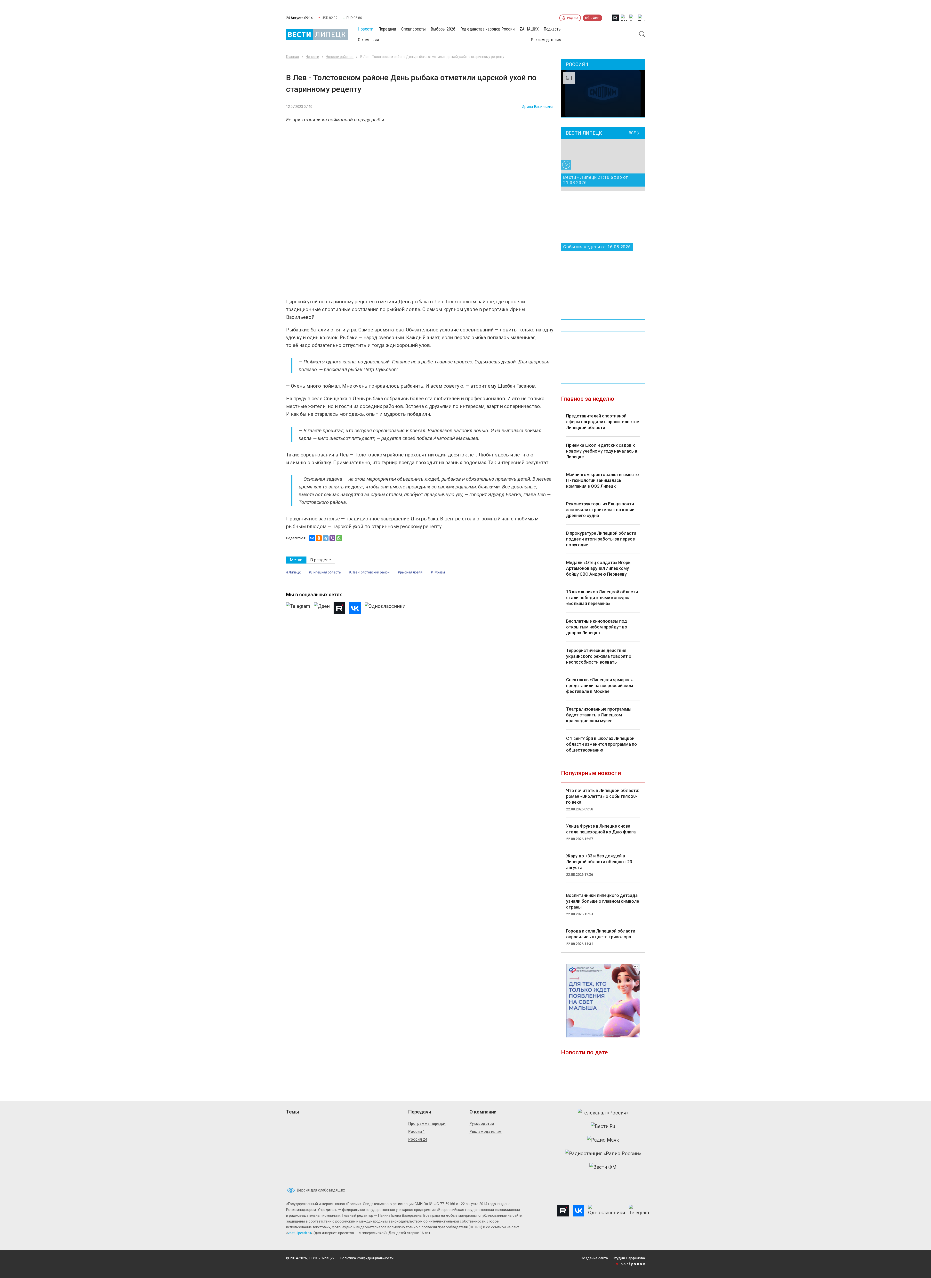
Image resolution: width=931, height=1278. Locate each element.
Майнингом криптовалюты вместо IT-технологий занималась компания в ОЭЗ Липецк (602, 480)
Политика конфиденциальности (366, 1258)
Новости (312, 57)
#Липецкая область (325, 572)
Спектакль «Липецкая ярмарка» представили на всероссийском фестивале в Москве (599, 685)
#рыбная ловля (410, 572)
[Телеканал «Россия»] (603, 1113)
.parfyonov (631, 1264)
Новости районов (339, 57)
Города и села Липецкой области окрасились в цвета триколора (600, 933)
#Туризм (438, 572)
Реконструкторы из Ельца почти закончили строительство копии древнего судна (600, 509)
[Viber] (332, 538)
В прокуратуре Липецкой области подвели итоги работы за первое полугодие (601, 539)
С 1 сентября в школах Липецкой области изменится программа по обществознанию (601, 744)
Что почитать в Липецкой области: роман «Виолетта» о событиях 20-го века (602, 796)
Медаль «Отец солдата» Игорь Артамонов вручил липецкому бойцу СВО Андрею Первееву (598, 568)
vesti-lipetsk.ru (299, 1233)
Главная (292, 57)
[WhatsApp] (339, 538)
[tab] (296, 560)
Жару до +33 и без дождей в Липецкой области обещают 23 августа (599, 861)
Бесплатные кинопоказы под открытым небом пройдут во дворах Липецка (596, 627)
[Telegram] (326, 538)
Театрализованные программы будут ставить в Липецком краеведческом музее (598, 714)
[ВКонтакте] (312, 538)
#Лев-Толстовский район (369, 572)
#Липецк (293, 572)
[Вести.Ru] (603, 1126)
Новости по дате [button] (584, 1052)
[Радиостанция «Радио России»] (603, 1153)
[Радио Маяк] (603, 1140)
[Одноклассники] (319, 538)
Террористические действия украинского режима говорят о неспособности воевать (598, 656)
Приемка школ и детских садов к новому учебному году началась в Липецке (601, 451)
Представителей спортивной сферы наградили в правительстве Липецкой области (602, 421)
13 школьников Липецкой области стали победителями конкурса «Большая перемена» (602, 597)
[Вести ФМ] (603, 1167)
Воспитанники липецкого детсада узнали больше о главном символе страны (602, 901)
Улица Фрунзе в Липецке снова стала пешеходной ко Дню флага (601, 828)
